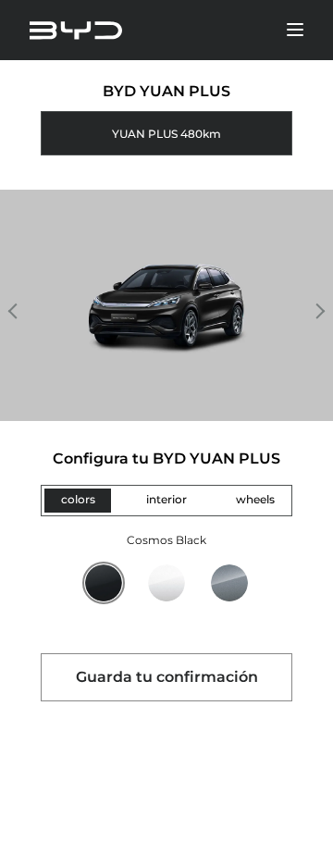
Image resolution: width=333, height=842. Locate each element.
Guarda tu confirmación (167, 677)
